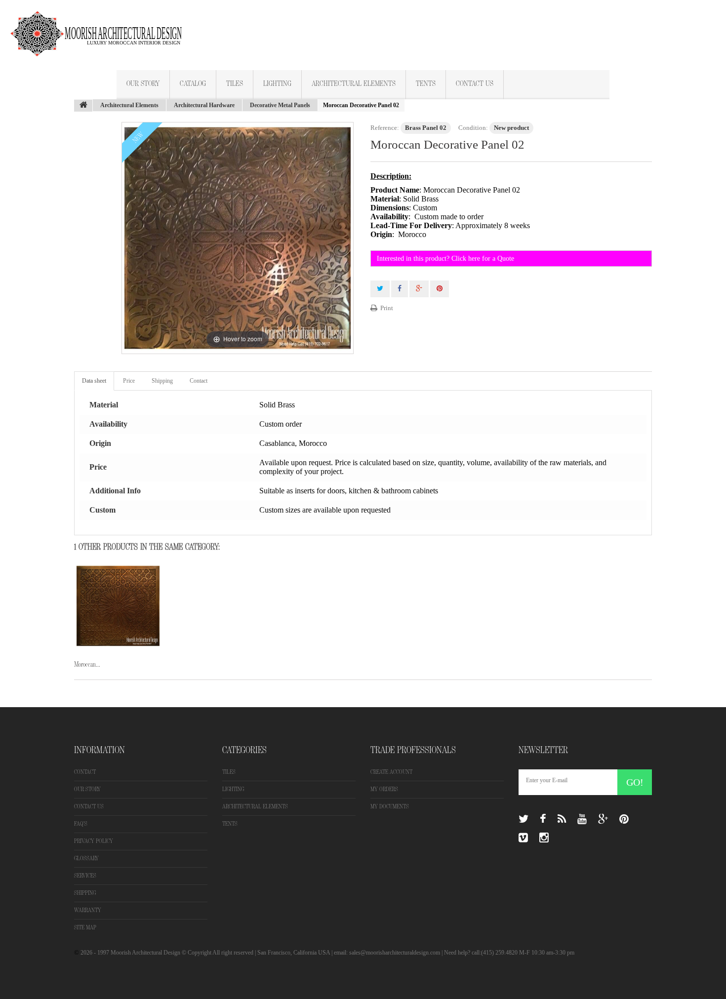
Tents (426, 84)
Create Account (391, 772)
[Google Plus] (603, 819)
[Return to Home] (83, 106)
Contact (198, 380)
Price (129, 380)
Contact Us (474, 84)
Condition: (473, 127)
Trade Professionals (413, 750)
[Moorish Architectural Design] (101, 28)
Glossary (86, 858)
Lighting (277, 84)
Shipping (162, 380)
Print (386, 308)
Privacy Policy (93, 841)
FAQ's (80, 824)
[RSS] (562, 819)
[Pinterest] (624, 819)
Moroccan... (87, 664)
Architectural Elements (354, 84)
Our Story (143, 84)
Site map (85, 927)
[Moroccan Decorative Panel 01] (118, 606)
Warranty (87, 910)
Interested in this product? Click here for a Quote (445, 258)
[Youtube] (582, 819)
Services (85, 876)
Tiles (234, 84)
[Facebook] (543, 819)
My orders (384, 789)
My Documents (389, 806)
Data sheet (94, 380)
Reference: (384, 127)
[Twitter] (523, 819)
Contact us (89, 806)
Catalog (193, 84)
